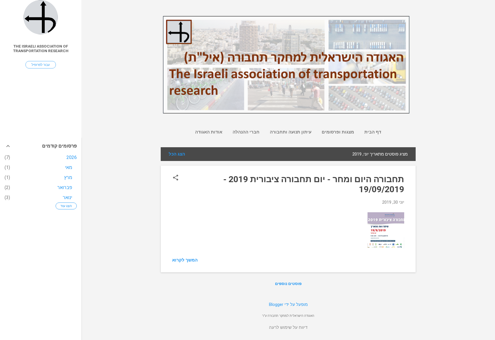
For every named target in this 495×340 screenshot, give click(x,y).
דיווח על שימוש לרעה (288, 327)
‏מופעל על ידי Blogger (288, 304)
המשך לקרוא (185, 260)
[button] (175, 178)
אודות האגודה (208, 132)
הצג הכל (177, 154)
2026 (71, 157)
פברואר (64, 187)
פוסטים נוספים (288, 283)
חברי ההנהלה (246, 132)
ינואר (67, 197)
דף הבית (372, 132)
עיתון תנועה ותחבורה (290, 132)
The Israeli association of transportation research (40, 48)
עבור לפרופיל (41, 65)
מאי (68, 167)
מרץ (68, 177)
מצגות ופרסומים (338, 132)
